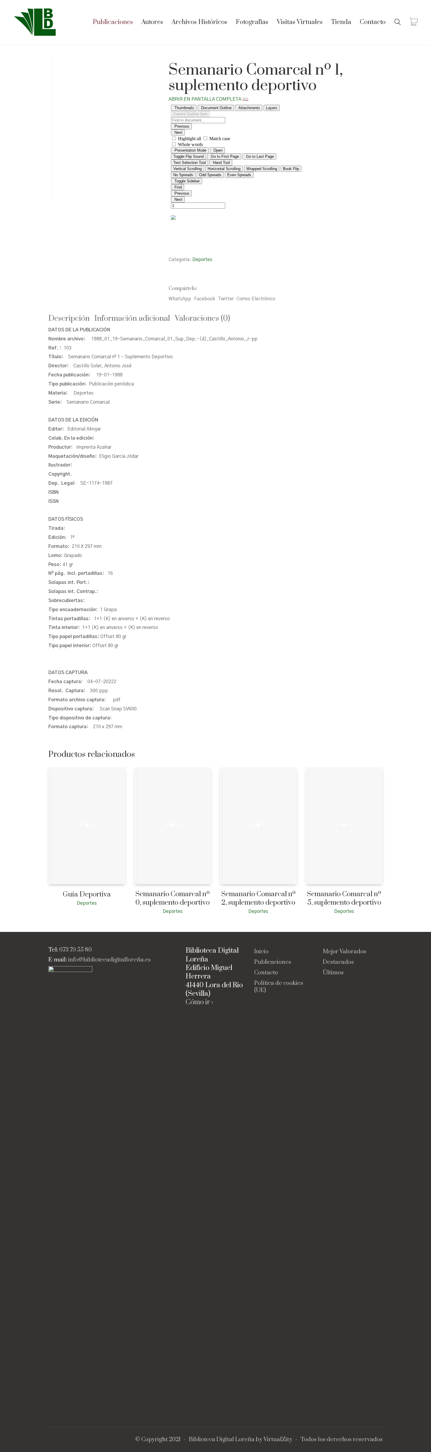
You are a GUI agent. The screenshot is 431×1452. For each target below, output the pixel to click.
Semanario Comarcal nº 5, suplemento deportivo (344, 898)
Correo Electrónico (256, 298)
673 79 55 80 (75, 950)
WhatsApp (180, 298)
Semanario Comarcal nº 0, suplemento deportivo (172, 898)
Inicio (261, 951)
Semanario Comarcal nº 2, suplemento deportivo (258, 898)
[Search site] (397, 23)
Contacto (266, 972)
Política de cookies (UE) (278, 987)
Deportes (202, 259)
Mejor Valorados (344, 951)
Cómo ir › (199, 1002)
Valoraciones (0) (202, 318)
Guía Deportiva (87, 894)
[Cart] (414, 22)
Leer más (56, 903)
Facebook (204, 298)
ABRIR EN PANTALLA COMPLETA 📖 (208, 99)
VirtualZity (278, 1439)
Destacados (338, 962)
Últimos (333, 972)
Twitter (226, 298)
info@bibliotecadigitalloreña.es (109, 960)
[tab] (71, 319)
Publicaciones (272, 962)
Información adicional (132, 318)
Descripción (69, 318)
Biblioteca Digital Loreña (221, 1439)
